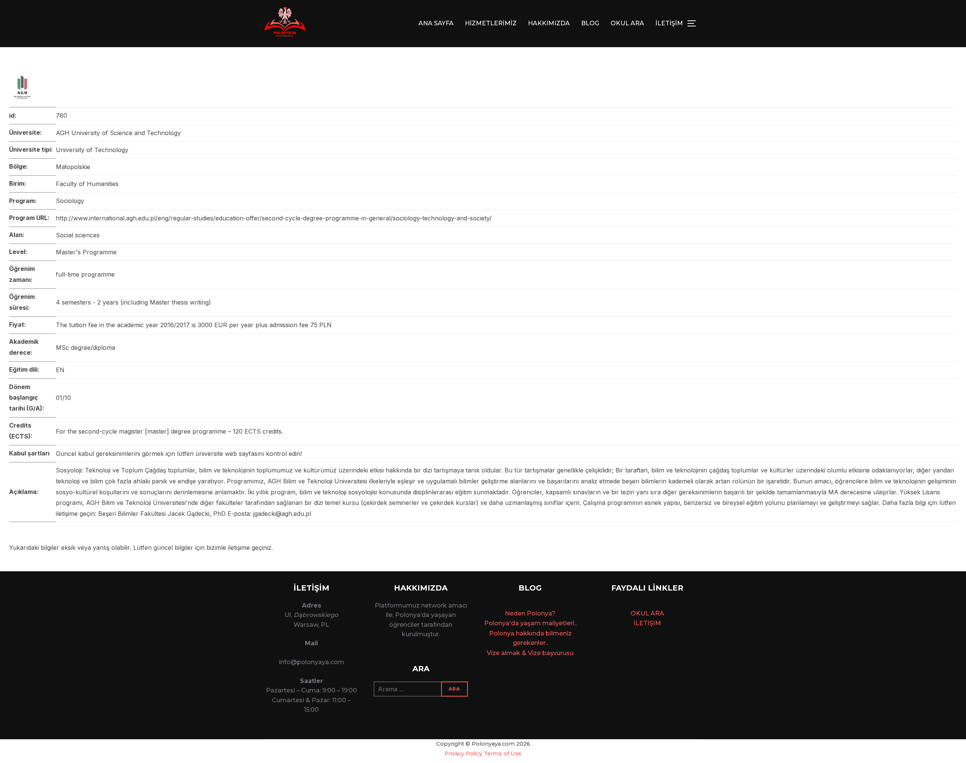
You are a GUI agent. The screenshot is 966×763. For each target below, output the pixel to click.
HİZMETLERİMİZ (491, 23)
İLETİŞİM (669, 23)
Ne (509, 613)
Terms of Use (502, 753)
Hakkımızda (549, 23)
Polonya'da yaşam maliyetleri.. (530, 623)
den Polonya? (534, 613)
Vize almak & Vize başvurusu (530, 653)
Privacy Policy (463, 753)
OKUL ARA (627, 23)
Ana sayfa (436, 23)
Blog (590, 23)
